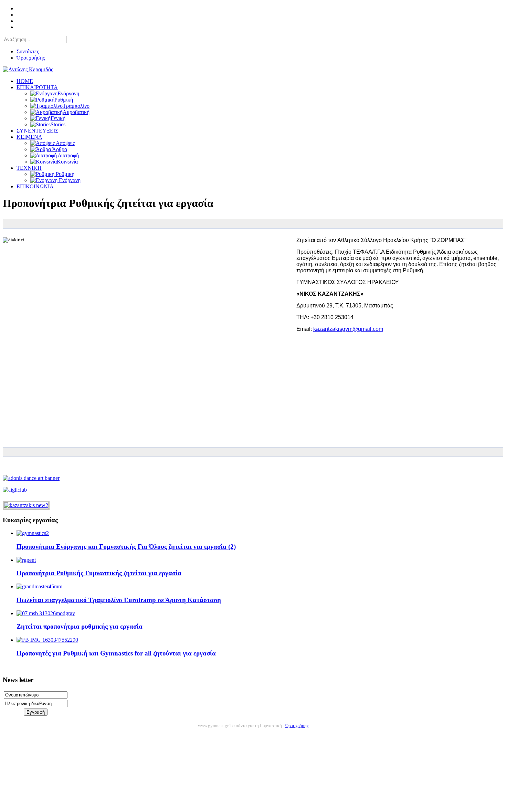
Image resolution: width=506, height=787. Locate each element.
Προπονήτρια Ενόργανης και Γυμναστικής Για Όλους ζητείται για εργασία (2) (126, 546)
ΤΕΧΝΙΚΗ (29, 168)
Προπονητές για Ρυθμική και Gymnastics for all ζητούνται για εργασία (116, 653)
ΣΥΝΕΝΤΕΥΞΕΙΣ (37, 131)
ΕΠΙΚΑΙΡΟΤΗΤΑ (37, 87)
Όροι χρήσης (31, 58)
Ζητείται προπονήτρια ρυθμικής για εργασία (80, 626)
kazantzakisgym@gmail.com (348, 329)
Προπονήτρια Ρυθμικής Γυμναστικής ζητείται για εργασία (99, 573)
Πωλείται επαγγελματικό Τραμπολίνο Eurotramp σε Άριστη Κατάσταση (119, 600)
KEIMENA (29, 137)
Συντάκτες (28, 51)
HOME (25, 81)
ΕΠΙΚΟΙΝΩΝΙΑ (35, 186)
